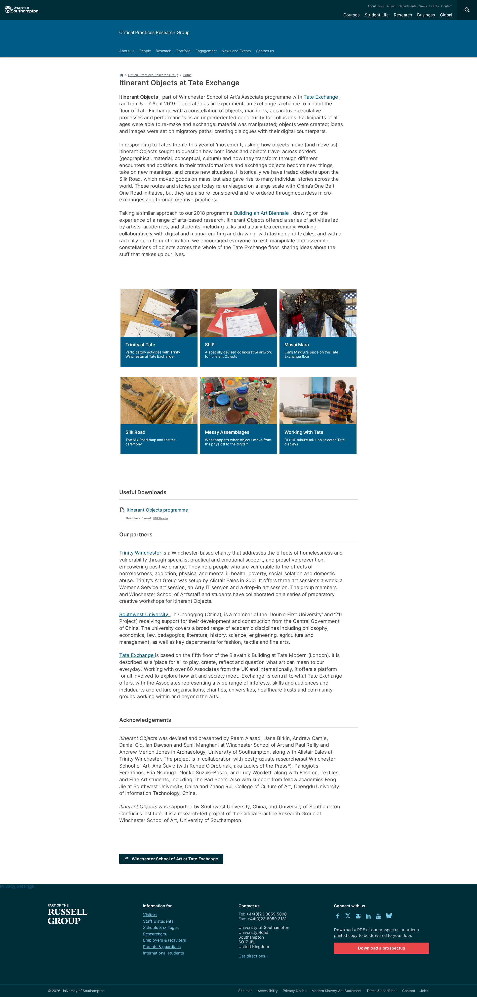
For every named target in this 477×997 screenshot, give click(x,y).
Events (434, 6)
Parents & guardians (162, 946)
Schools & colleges (161, 927)
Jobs (424, 991)
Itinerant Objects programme (157, 510)
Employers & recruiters (164, 940)
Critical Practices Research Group (154, 32)
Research (403, 14)
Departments (407, 6)
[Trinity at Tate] (159, 328)
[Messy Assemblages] (238, 416)
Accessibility (268, 991)
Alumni (391, 6)
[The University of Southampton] (21, 10)
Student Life (377, 14)
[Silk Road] (159, 416)
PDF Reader (160, 518)
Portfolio (183, 51)
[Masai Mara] (318, 328)
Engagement (206, 51)
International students (163, 953)
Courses (351, 14)
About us (126, 51)
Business (426, 14)
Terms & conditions (381, 991)
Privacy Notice (295, 991)
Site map (245, 991)
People (145, 51)
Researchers (154, 933)
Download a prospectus (381, 948)
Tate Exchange (321, 97)
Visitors (150, 914)
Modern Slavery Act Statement (336, 991)
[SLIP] (238, 328)
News (423, 6)
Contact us (265, 51)
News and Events (236, 51)
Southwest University (144, 614)
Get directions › (253, 956)
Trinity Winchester (140, 553)
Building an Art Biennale (262, 213)
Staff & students (158, 921)
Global (446, 14)
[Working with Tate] (318, 416)
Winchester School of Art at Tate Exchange (175, 858)
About (372, 6)
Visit (381, 6)
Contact (446, 6)
